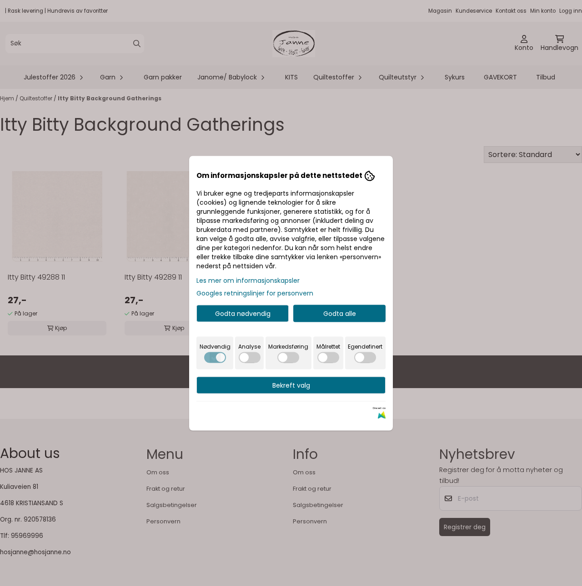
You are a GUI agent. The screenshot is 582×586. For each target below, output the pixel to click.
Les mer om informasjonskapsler (248, 280)
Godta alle (339, 313)
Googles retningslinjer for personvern (254, 292)
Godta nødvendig (243, 313)
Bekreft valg (291, 384)
